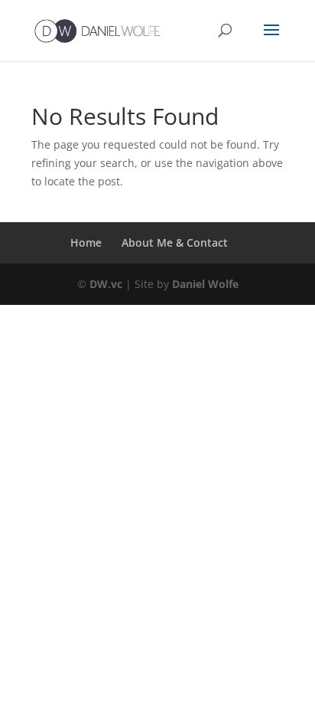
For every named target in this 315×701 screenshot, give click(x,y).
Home (86, 242)
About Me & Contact (175, 242)
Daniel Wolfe (205, 284)
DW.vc (105, 284)
